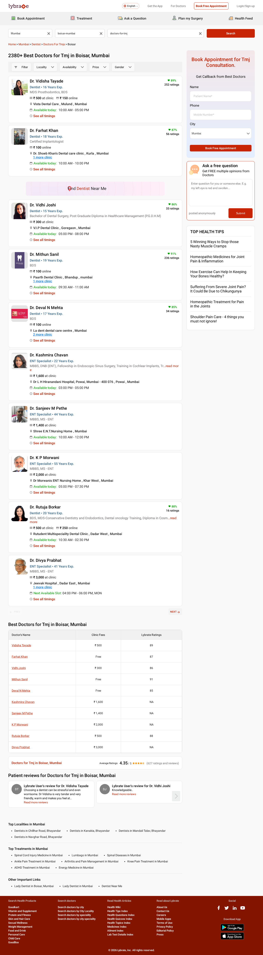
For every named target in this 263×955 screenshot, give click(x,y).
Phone (194, 105)
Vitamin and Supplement (22, 911)
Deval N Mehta (21, 690)
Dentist (36, 44)
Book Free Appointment (211, 6)
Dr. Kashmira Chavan (49, 354)
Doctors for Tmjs (54, 44)
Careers (161, 915)
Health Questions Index (121, 915)
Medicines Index (117, 926)
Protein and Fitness (19, 915)
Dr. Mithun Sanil (44, 254)
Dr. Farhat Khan (44, 130)
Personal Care (16, 934)
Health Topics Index (118, 922)
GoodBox (13, 942)
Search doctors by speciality (74, 915)
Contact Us (163, 911)
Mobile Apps (164, 918)
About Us (162, 907)
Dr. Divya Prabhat (45, 560)
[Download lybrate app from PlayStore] (232, 930)
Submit (240, 213)
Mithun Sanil (20, 679)
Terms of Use (164, 922)
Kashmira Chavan (23, 702)
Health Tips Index (117, 911)
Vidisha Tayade (21, 645)
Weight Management (20, 926)
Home (12, 44)
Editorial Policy (165, 930)
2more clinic (42, 334)
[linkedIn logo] (234, 909)
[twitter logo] (226, 909)
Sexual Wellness (18, 922)
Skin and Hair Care (19, 918)
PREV (17, 611)
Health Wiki (113, 907)
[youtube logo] (242, 909)
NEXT (173, 611)
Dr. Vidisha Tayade (46, 81)
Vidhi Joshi (19, 668)
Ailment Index (115, 930)
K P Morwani (20, 724)
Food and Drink (17, 930)
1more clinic (42, 157)
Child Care (14, 938)
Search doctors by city (71, 907)
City (192, 124)
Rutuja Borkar (20, 735)
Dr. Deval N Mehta (46, 307)
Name (194, 87)
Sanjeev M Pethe (22, 713)
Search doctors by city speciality (77, 918)
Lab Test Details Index (120, 934)
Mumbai (23, 44)
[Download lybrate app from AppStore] (232, 938)
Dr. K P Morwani (44, 457)
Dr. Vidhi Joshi (43, 204)
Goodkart (13, 907)
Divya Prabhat (21, 747)
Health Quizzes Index (119, 918)
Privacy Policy (165, 926)
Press (160, 934)
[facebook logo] (218, 909)
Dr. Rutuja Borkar (45, 507)
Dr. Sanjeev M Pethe (48, 408)
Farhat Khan (20, 656)
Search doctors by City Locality (76, 911)
